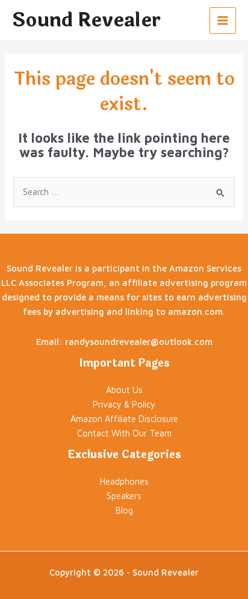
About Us (124, 390)
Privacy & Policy (124, 404)
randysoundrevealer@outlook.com (138, 342)
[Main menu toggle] (222, 20)
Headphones (124, 481)
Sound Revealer (86, 20)
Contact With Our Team (124, 433)
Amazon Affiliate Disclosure (124, 419)
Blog (124, 510)
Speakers (124, 496)
